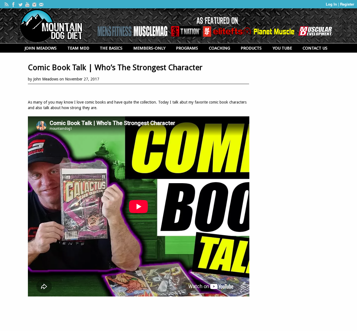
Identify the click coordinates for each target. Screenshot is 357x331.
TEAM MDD (78, 48)
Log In (332, 4)
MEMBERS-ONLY (149, 48)
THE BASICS (111, 48)
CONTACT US (315, 48)
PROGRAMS (187, 48)
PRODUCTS (251, 48)
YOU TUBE (282, 48)
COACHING (219, 48)
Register (347, 4)
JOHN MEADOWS (41, 48)
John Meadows (45, 79)
